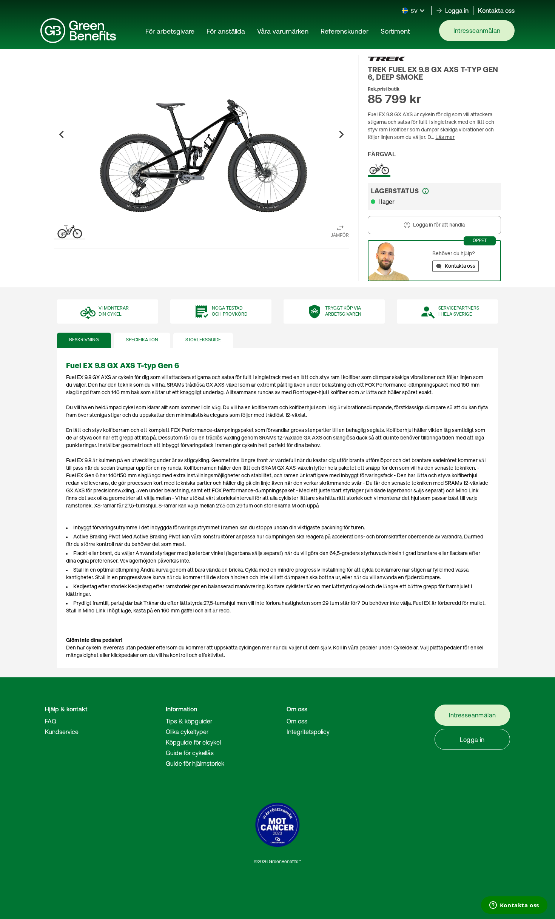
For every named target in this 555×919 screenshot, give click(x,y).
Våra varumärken (282, 31)
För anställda (226, 31)
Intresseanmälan (477, 30)
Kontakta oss (496, 10)
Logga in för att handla (439, 225)
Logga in (472, 739)
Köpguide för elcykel (193, 742)
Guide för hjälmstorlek (195, 763)
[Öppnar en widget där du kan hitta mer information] (514, 905)
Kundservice (62, 731)
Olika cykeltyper (187, 731)
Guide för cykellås (190, 752)
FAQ (50, 721)
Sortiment (395, 31)
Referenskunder (344, 31)
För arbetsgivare (169, 31)
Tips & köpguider (189, 721)
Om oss (297, 721)
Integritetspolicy (308, 731)
